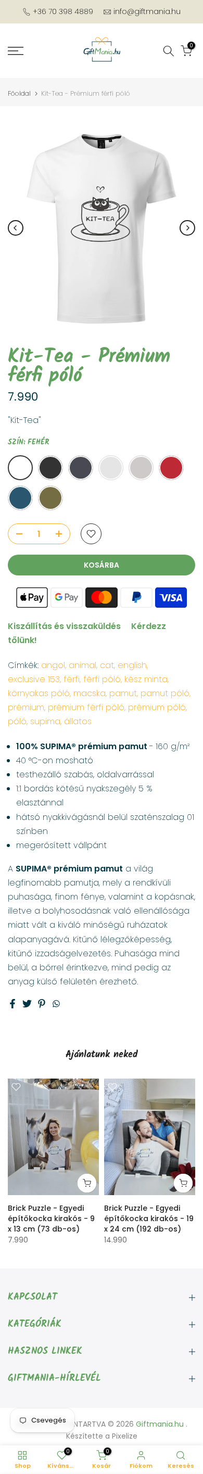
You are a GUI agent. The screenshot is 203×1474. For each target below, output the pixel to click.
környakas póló (39, 693)
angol (53, 665)
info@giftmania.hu (147, 11)
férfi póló (102, 679)
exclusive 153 (34, 679)
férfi (72, 679)
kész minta (146, 679)
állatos (78, 721)
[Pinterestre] (41, 1003)
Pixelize (124, 1436)
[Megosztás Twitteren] (27, 1003)
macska (89, 693)
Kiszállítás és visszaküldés (64, 626)
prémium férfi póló (86, 707)
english (132, 665)
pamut (123, 693)
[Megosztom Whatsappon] (56, 1003)
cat (107, 665)
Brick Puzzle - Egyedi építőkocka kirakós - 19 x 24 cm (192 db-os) (149, 1218)
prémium (26, 707)
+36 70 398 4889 (63, 11)
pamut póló (165, 693)
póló (17, 721)
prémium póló (157, 707)
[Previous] (15, 228)
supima (45, 721)
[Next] (187, 228)
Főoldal (19, 93)
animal (82, 665)
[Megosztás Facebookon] (12, 1003)
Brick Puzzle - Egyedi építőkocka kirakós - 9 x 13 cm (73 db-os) (51, 1218)
